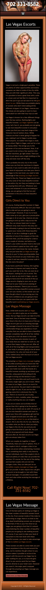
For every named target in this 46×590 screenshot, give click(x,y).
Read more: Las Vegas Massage (17, 575)
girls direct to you (21, 419)
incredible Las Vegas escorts (21, 542)
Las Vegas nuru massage (24, 361)
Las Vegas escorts (29, 251)
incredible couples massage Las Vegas (20, 467)
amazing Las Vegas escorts (28, 175)
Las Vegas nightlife (26, 122)
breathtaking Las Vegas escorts (27, 302)
